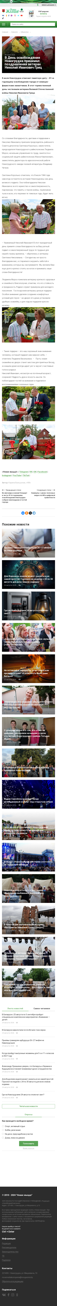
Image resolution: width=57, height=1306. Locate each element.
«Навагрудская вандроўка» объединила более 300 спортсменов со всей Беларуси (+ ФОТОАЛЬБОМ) (28, 705)
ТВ (3, 1256)
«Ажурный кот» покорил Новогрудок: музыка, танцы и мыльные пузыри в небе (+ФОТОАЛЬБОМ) (28, 642)
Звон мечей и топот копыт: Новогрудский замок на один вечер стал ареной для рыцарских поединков (26, 830)
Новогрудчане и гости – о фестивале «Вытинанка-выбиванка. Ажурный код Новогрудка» (24, 893)
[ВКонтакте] (23, 513)
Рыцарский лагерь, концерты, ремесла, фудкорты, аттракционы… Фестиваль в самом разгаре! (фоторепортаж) (28, 987)
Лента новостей (15, 1008)
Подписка (6, 1260)
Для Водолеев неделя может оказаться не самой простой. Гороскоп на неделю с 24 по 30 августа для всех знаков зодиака (28, 579)
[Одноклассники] (26, 513)
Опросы (28, 1114)
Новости (14, 32)
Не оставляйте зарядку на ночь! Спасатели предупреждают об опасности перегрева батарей (26, 673)
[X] (30, 513)
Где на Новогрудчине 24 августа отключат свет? (23, 1095)
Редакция (6, 1243)
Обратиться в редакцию (12, 1281)
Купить (43, 14)
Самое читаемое (42, 1008)
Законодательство (10, 1252)
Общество (24, 32)
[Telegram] (34, 513)
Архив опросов (28, 1148)
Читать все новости (28, 1106)
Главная (5, 32)
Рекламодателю (9, 1247)
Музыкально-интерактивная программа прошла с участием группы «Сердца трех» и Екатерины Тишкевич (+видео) (27, 956)
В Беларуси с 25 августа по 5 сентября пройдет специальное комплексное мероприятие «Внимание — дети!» (26, 1017)
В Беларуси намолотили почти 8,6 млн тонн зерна (23, 1030)
